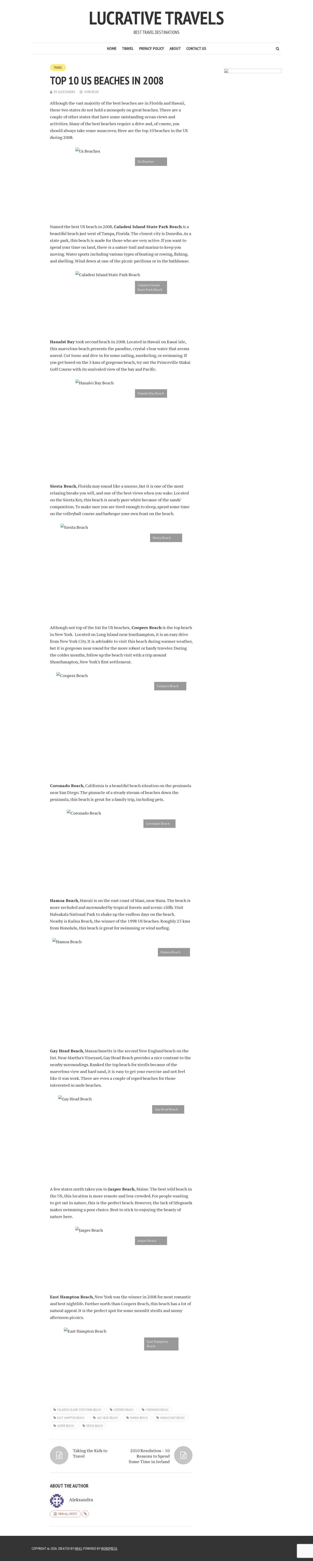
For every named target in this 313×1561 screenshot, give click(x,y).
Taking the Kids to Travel (90, 1453)
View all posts (67, 1514)
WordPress (109, 1548)
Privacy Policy (151, 48)
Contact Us (196, 48)
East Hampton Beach (71, 1418)
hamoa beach (139, 1418)
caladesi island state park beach (79, 1410)
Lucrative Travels (156, 18)
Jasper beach (65, 1426)
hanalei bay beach (172, 1418)
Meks (78, 1548)
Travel (128, 48)
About (175, 48)
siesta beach (94, 1426)
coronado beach (157, 1410)
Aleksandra (66, 91)
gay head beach (107, 1418)
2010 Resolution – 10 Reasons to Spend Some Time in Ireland (149, 1456)
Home (111, 48)
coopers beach (123, 1410)
